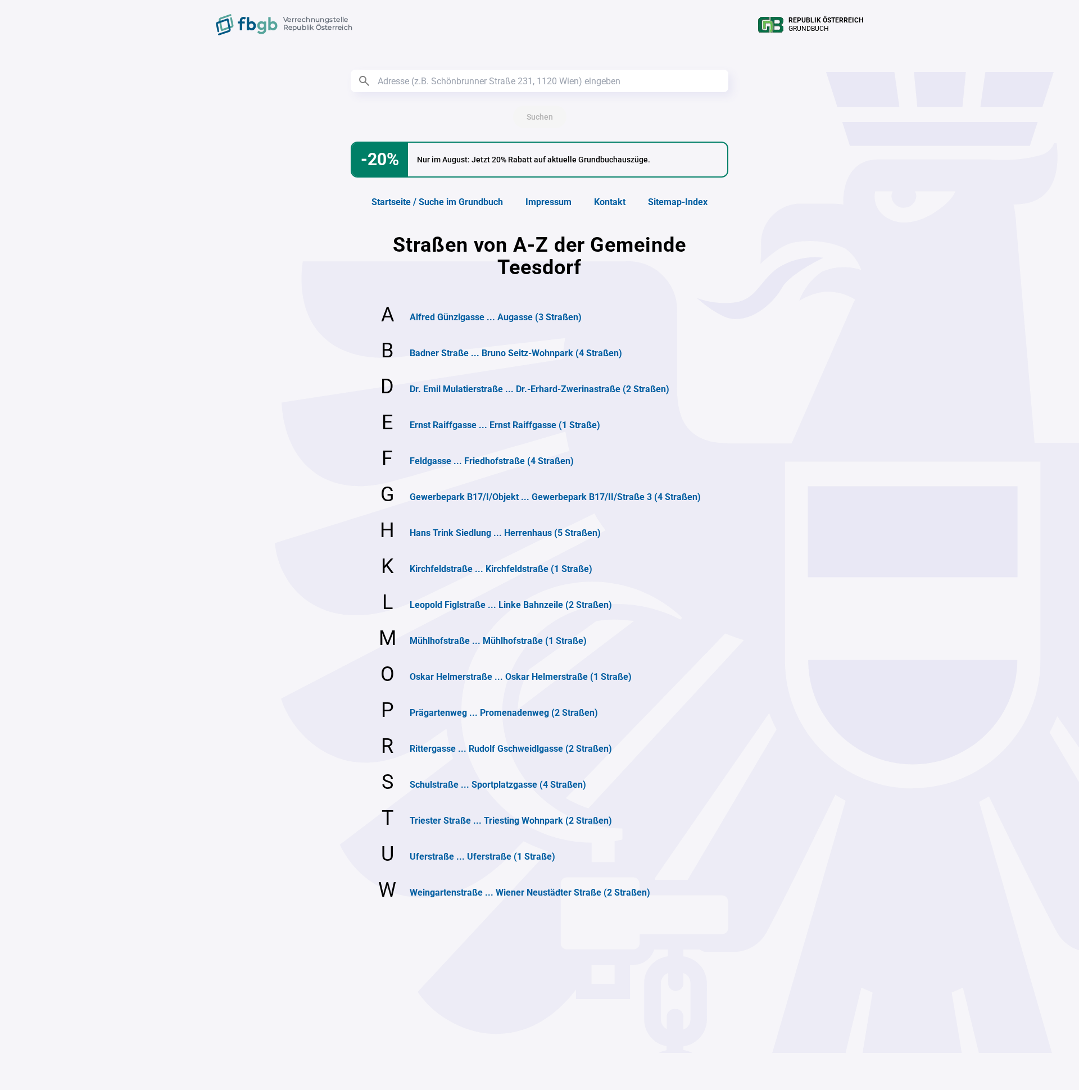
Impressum (548, 202)
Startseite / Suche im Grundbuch (437, 202)
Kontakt (609, 202)
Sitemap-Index (678, 202)
